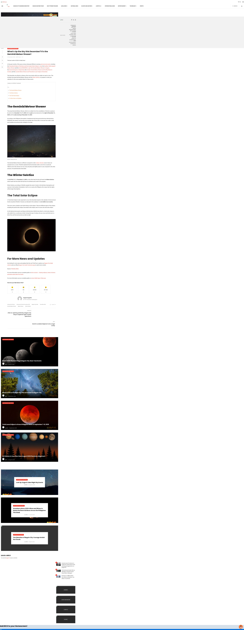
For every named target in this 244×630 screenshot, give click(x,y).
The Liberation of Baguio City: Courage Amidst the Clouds (29, 538)
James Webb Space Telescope (38, 278)
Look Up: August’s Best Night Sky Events (29, 482)
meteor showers (40, 162)
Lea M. (6, 428)
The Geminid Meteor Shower (15, 90)
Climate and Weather (86, 6)
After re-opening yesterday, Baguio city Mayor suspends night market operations (19, 314)
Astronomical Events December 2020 (23, 304)
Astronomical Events (11, 304)
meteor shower (20, 306)
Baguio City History (18, 534)
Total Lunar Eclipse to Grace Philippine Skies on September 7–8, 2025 (25, 424)
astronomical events (45, 64)
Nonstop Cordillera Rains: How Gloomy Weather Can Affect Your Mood (68, 577)
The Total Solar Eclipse (14, 95)
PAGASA (13, 268)
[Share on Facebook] (2, 57)
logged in (8, 557)
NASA (17, 268)
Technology (133, 6)
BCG (6, 364)
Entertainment (122, 6)
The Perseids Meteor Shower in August (40, 68)
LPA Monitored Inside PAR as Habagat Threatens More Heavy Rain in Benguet (68, 571)
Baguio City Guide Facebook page (27, 265)
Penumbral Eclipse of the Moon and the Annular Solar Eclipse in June (25, 66)
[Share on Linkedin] (2, 67)
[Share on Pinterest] (2, 63)
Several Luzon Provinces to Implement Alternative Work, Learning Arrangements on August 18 (68, 565)
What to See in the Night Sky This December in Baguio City (21, 393)
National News (74, 6)
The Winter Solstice (13, 93)
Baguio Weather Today (38, 6)
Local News (64, 6)
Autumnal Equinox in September (16, 69)
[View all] (65, 590)
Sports (141, 6)
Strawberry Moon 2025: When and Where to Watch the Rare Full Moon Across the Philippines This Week (29, 510)
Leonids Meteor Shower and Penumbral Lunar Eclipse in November (31, 71)
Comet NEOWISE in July (24, 68)
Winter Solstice (36, 77)
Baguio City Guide (35, 304)
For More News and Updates (15, 98)
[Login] (242, 6)
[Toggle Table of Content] (8, 87)
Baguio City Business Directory (21, 6)
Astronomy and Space (13, 48)
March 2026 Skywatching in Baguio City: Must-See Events (21, 361)
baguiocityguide (27, 297)
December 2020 (43, 304)
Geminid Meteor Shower (11, 306)
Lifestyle (98, 6)
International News (110, 6)
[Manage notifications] (241, 628)
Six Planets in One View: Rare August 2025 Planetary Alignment (23, 456)
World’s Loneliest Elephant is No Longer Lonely (43, 324)
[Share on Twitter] (2, 60)
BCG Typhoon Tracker (52, 6)
